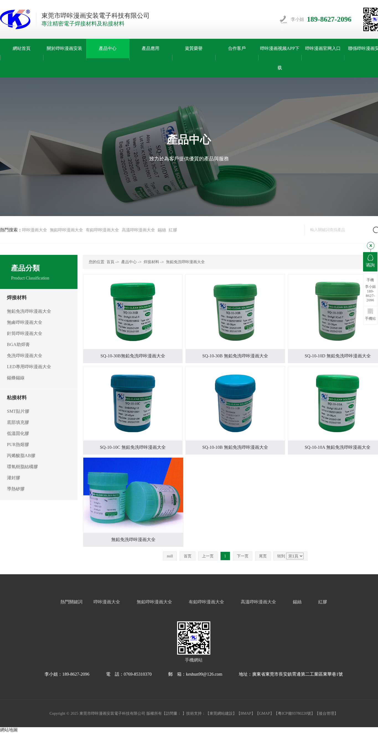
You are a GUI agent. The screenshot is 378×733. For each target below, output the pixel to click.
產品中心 (129, 262)
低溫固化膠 (18, 433)
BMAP (245, 713)
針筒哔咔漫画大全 (24, 333)
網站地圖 (9, 729)
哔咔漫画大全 (34, 230)
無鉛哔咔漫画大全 (66, 230)
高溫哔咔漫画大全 (138, 230)
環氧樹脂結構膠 (22, 466)
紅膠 (173, 230)
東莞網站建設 (221, 713)
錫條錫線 (16, 377)
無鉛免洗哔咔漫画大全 (29, 311)
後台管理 (326, 713)
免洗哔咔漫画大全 (24, 355)
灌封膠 (13, 477)
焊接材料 (17, 297)
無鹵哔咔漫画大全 (24, 322)
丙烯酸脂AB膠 (21, 455)
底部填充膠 (18, 422)
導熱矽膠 (16, 488)
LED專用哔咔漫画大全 (29, 366)
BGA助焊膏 (18, 344)
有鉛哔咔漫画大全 (102, 230)
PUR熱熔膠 (18, 444)
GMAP (264, 713)
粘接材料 (17, 397)
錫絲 (162, 230)
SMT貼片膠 (18, 411)
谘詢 (370, 265)
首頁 (110, 262)
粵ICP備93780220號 (294, 713)
